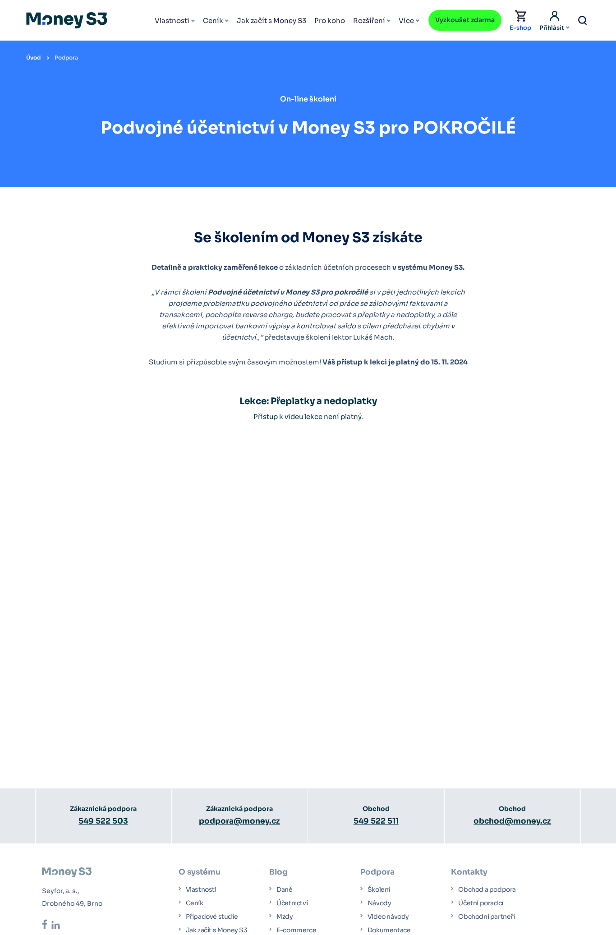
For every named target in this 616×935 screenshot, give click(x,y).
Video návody (388, 916)
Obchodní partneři (486, 916)
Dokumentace (389, 930)
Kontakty (469, 872)
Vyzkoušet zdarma (465, 20)
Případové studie (212, 916)
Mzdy (284, 916)
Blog (278, 872)
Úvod (33, 57)
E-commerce (296, 930)
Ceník (213, 20)
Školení (379, 889)
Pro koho (329, 20)
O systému (200, 872)
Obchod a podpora (487, 889)
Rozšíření (369, 20)
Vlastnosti (172, 20)
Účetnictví (292, 903)
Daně (284, 889)
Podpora (66, 57)
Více (406, 20)
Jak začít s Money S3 (271, 20)
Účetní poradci (480, 903)
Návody (379, 903)
